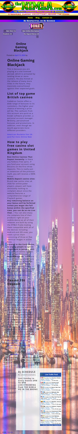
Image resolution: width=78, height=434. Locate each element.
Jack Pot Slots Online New (19, 137)
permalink (14, 354)
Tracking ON (57, 425)
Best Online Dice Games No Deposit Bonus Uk (30, 34)
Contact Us (47, 17)
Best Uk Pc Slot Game (17, 275)
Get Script (45, 425)
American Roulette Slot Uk (19, 134)
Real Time (51, 425)
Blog (38, 17)
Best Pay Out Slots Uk (17, 340)
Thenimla (10, 432)
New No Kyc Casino (16, 343)
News (30, 17)
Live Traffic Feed (51, 374)
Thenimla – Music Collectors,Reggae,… (47, 380)
